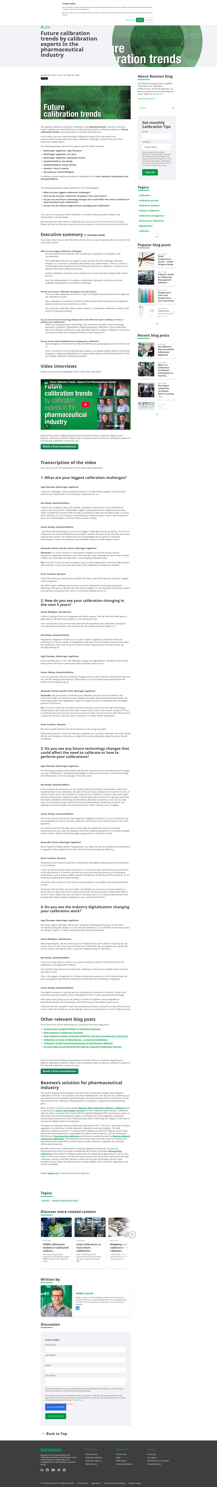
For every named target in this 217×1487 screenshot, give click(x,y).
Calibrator (144, 231)
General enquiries (154, 1464)
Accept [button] (140, 20)
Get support (152, 1457)
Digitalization (146, 225)
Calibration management (152, 215)
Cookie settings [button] (130, 20)
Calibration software (149, 205)
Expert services (91, 1464)
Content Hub (121, 1454)
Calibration (45, 1201)
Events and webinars (124, 1464)
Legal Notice (96, 1483)
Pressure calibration (149, 210)
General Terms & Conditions (115, 1483)
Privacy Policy (77, 1400)
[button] (132, 1234)
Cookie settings (134, 1483)
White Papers (121, 1461)
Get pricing (151, 1454)
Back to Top (56, 1433)
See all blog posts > (147, 98)
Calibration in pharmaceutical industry (65, 1201)
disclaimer (158, 94)
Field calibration (91, 1454)
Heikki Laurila (57, 75)
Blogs (118, 1457)
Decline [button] (149, 20)
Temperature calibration (151, 220)
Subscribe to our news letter (158, 1461)
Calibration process (148, 200)
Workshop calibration (93, 1457)
